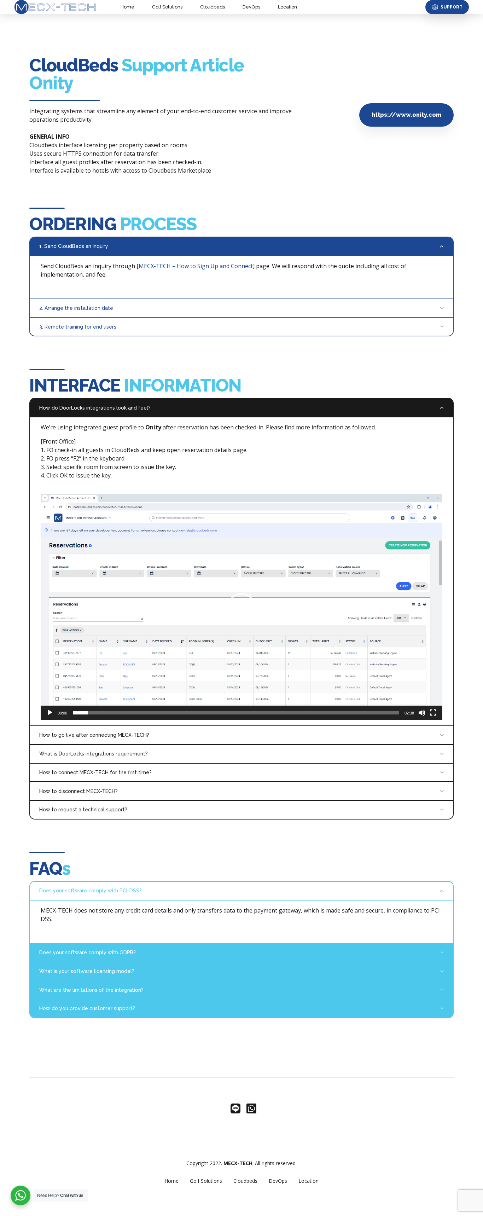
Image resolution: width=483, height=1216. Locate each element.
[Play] (49, 712)
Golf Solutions (167, 7)
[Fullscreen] (433, 712)
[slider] (236, 712)
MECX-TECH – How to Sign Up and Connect (196, 266)
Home (127, 7)
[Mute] (421, 712)
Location (287, 7)
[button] (241, 607)
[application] (241, 607)
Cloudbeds (212, 7)
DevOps (251, 7)
